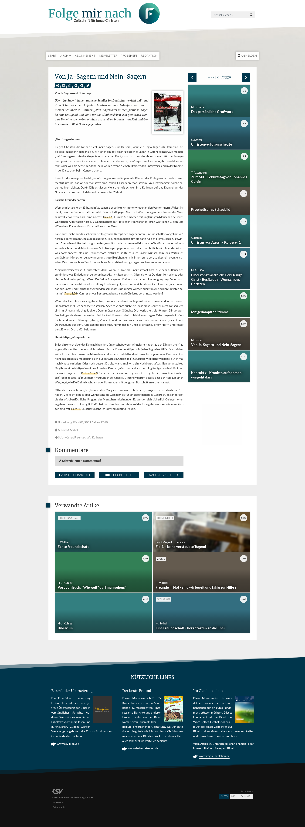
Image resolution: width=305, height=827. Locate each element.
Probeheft (129, 55)
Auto (224, 796)
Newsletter (108, 55)
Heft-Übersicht (121, 475)
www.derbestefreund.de (143, 748)
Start (52, 55)
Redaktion (149, 55)
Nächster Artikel (162, 475)
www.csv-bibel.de (68, 743)
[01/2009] (192, 77)
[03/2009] (246, 77)
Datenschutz (58, 807)
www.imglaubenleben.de (214, 756)
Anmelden (248, 55)
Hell (234, 796)
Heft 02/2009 (219, 77)
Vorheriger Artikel (75, 475)
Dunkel (246, 796)
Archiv (65, 55)
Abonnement (85, 55)
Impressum (57, 802)
